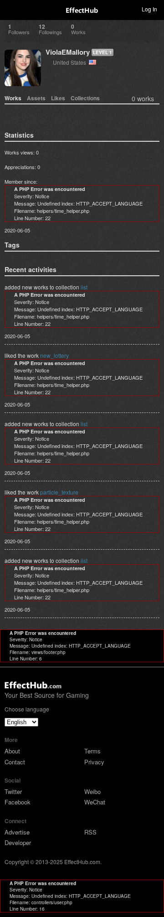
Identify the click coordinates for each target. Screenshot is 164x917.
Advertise (17, 832)
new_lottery (54, 355)
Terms (92, 751)
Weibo (92, 791)
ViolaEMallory (68, 52)
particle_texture (59, 492)
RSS (90, 832)
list (84, 287)
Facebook (18, 802)
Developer (18, 842)
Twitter (13, 791)
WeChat (94, 802)
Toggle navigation (11, 8)
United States (71, 62)
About (12, 751)
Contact (15, 761)
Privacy (94, 761)
